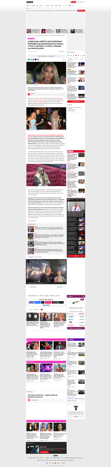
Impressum (47, 460)
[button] (62, 51)
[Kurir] (29, 2)
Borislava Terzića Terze (40, 100)
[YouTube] (76, 55)
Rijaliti (36, 35)
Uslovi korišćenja (71, 460)
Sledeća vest (59, 286)
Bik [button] (70, 403)
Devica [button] (80, 403)
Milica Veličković (58, 98)
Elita (38, 295)
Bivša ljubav (52, 295)
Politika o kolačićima (53, 460)
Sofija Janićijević (32, 295)
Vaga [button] (83, 403)
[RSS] (81, 55)
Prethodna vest (33, 286)
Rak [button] (76, 403)
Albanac (46, 295)
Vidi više (76, 416)
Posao (58, 295)
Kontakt (43, 460)
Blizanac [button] (73, 403)
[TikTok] (78, 55)
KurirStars (30, 220)
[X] (73, 55)
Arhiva (58, 460)
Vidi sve (76, 255)
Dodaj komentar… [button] (35, 400)
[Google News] (83, 55)
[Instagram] (71, 55)
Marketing (39, 460)
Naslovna (29, 35)
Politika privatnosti (63, 460)
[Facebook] (68, 55)
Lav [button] (78, 403)
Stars (33, 35)
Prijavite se (45, 452)
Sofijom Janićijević (37, 101)
